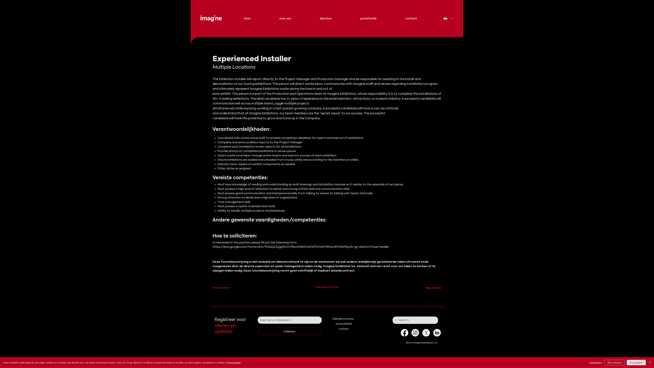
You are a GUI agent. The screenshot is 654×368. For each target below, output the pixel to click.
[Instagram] (415, 332)
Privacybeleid (233, 362)
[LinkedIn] (437, 332)
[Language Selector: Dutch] (448, 18)
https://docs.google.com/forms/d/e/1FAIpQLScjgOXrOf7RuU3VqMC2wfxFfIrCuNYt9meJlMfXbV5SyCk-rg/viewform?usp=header (301, 247)
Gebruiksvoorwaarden (343, 318)
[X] (426, 332)
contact (344, 328)
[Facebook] (404, 332)
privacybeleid (344, 323)
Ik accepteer (636, 362)
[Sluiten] (650, 362)
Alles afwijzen (614, 362)
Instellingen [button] (595, 362)
